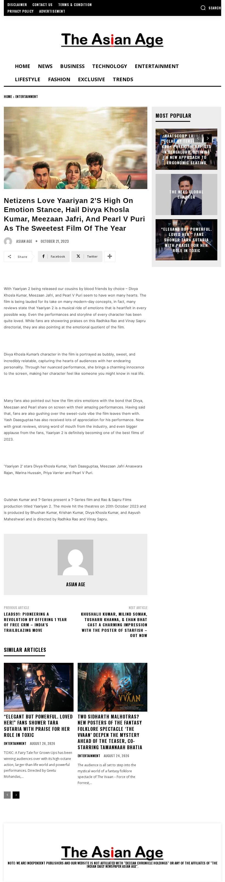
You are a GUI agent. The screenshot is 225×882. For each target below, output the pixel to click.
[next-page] (16, 795)
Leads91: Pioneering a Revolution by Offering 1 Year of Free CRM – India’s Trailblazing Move (35, 622)
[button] (210, 7)
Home (8, 96)
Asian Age (24, 241)
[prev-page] (7, 795)
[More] (110, 256)
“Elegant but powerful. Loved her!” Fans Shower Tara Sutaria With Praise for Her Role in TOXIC (38, 725)
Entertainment (26, 96)
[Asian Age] (9, 241)
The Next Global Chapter (186, 194)
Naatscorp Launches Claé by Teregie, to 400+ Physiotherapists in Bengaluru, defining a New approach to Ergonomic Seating (186, 149)
